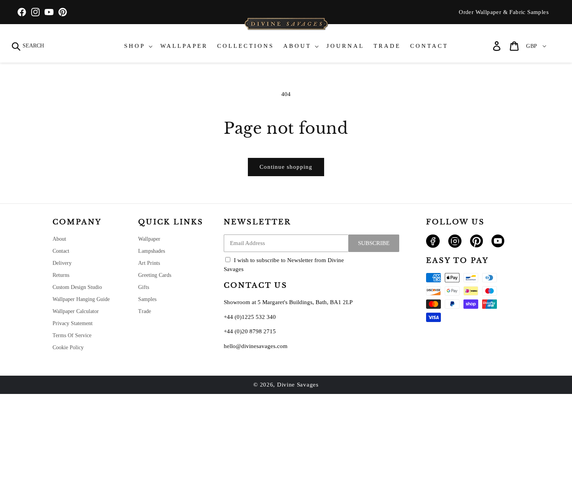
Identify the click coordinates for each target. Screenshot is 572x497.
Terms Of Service (72, 335)
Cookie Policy (68, 347)
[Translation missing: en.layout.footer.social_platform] (433, 246)
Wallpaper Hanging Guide (81, 299)
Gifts (143, 287)
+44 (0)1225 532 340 (250, 317)
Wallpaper (149, 239)
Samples (147, 299)
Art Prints (149, 263)
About (59, 239)
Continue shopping (286, 167)
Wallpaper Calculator (76, 311)
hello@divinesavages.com (256, 346)
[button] (28, 46)
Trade (144, 311)
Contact (61, 251)
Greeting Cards (154, 275)
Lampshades (151, 251)
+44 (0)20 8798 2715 (250, 331)
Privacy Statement (73, 323)
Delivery (62, 263)
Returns (61, 275)
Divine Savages (298, 385)
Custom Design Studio (77, 287)
